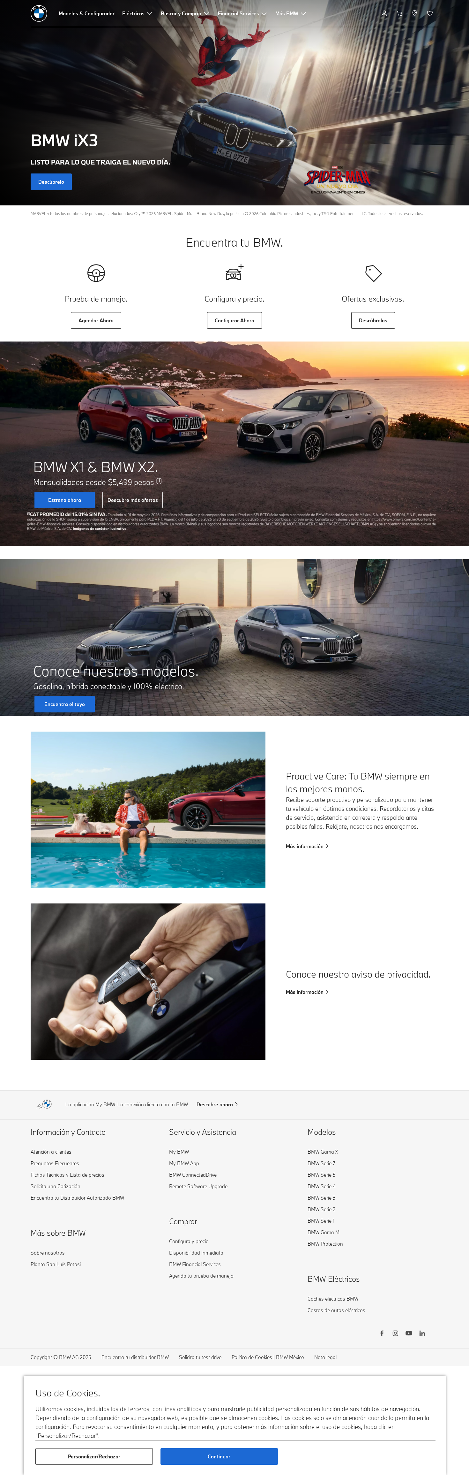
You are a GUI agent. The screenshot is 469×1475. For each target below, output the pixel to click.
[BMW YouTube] (408, 1334)
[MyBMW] (385, 13)
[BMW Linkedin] (422, 1334)
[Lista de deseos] (430, 13)
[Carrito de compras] (400, 13)
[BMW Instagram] (395, 1334)
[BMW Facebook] (382, 1334)
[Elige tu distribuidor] (415, 13)
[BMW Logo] (39, 13)
